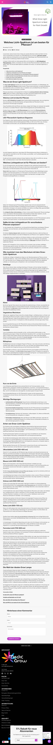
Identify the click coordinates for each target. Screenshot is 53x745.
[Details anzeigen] (14, 656)
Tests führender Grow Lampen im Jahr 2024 (25, 573)
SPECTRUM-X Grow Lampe (24, 351)
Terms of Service (6, 710)
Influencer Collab (6, 722)
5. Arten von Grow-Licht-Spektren (14, 77)
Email (8, 620)
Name (8, 614)
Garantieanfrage (6, 695)
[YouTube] (11, 673)
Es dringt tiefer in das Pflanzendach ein (26, 485)
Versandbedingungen (7, 698)
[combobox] (5, 742)
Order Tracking (5, 700)
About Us (4, 705)
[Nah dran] (41, 727)
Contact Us (4, 690)
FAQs (3, 715)
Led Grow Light (6, 678)
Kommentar (9, 626)
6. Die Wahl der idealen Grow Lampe (14, 79)
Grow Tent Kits (5, 683)
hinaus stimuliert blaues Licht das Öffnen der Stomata (20, 471)
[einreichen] (36, 740)
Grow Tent (4, 680)
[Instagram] (8, 673)
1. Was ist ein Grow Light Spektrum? (14, 71)
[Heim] (26, 2)
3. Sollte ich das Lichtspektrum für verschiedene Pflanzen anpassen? (22, 74)
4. (22, 75)
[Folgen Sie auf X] (5, 673)
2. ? (18, 72)
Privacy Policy (5, 708)
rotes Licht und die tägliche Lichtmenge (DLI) (25, 516)
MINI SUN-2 (15, 308)
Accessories (5, 685)
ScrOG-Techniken (28, 337)
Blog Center (5, 713)
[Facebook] (2, 673)
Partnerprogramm (6, 720)
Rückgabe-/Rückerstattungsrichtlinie (11, 693)
